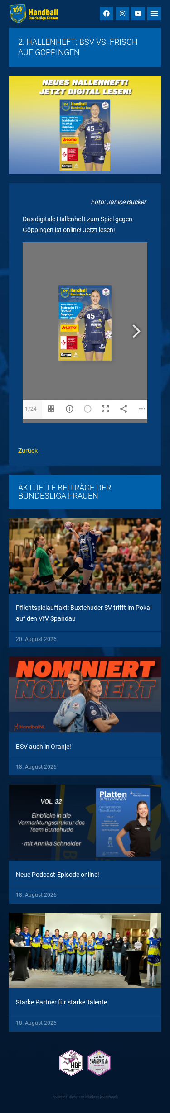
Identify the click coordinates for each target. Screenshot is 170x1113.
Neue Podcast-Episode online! (57, 874)
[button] (154, 13)
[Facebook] (106, 13)
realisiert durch (85, 1096)
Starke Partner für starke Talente (61, 1002)
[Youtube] (138, 13)
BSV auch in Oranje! (43, 746)
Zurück (28, 450)
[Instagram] (122, 13)
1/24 (31, 409)
